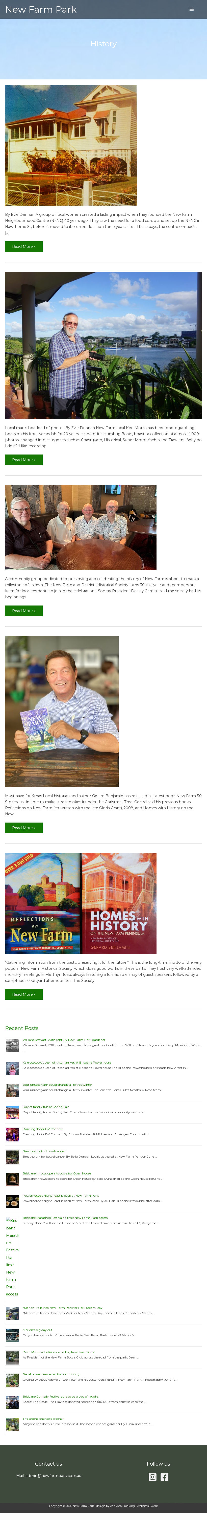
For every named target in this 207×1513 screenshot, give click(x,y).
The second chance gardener (43, 1418)
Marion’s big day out (38, 1330)
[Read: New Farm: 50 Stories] (62, 711)
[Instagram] (152, 1477)
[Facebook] (164, 1477)
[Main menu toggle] (191, 9)
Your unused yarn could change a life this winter (57, 1084)
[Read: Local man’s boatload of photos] (103, 345)
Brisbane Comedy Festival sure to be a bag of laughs (60, 1396)
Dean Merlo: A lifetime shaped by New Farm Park (58, 1352)
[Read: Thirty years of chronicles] (81, 527)
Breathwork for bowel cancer (44, 1151)
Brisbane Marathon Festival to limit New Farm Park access (65, 1218)
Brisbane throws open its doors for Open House (57, 1173)
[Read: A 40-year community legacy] (71, 145)
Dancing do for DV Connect (43, 1129)
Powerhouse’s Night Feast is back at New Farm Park (61, 1195)
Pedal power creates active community (51, 1374)
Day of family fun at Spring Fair (46, 1107)
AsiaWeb (116, 1506)
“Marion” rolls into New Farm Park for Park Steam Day (62, 1308)
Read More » (24, 245)
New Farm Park (40, 9)
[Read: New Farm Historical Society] (81, 903)
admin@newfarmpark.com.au (53, 1475)
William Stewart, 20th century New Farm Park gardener (64, 1040)
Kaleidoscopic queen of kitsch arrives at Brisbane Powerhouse (67, 1062)
